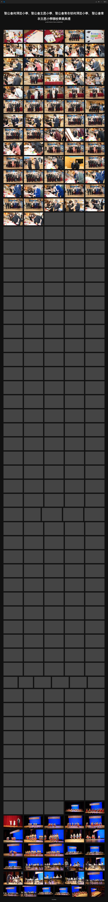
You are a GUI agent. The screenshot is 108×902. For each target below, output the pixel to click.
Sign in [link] (105, 1)
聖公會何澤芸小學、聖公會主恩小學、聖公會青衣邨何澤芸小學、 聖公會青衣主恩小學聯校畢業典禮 (54, 16)
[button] (2, 2)
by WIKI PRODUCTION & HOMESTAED (54, 22)
